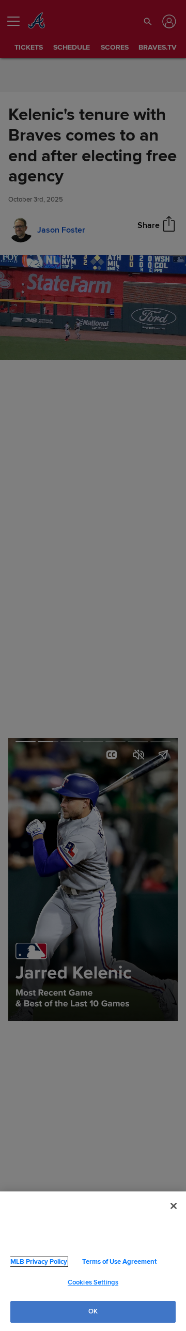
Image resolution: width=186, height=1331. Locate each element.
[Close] (173, 1206)
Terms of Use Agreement (103, 1262)
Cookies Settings (93, 1282)
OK (93, 1311)
